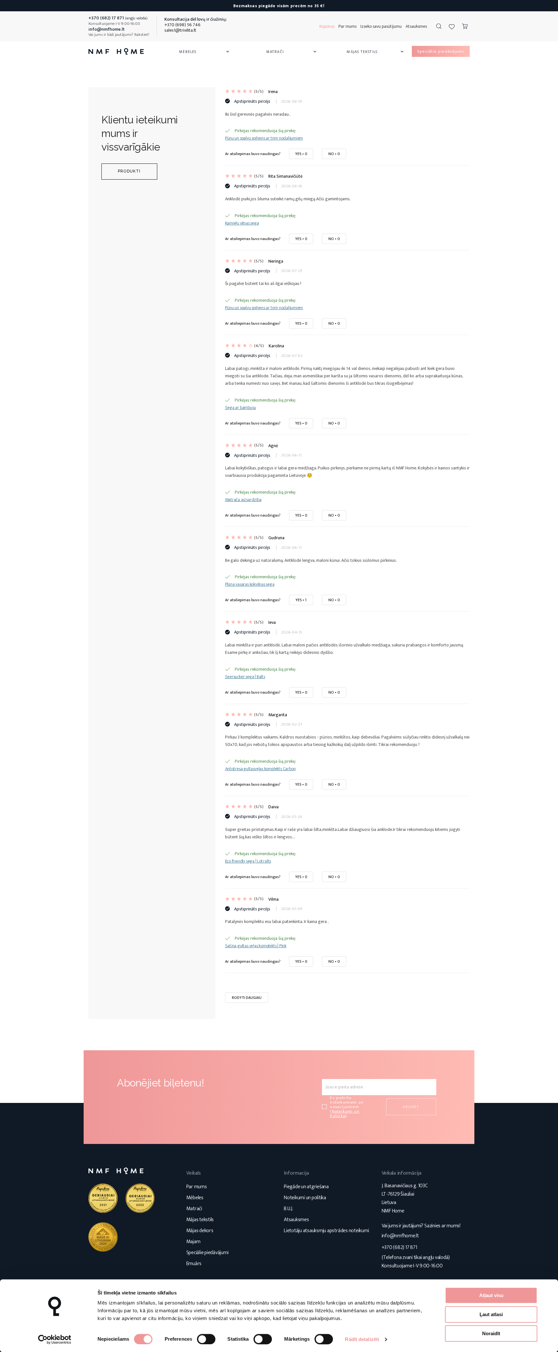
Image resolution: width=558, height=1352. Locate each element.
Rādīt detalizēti (362, 1339)
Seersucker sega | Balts (245, 676)
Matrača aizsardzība (243, 499)
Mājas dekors (199, 1230)
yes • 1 (300, 600)
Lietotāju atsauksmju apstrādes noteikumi (326, 1230)
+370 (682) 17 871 (399, 1247)
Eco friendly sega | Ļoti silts (248, 861)
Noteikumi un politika (305, 1197)
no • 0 (334, 154)
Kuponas (327, 26)
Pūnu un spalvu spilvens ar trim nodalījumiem (264, 138)
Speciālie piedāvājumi (207, 1252)
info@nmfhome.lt (400, 1235)
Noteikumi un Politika (344, 1113)
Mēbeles (204, 51)
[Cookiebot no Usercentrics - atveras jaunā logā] (54, 1339)
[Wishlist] (452, 26)
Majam (193, 1241)
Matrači (291, 51)
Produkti (129, 171)
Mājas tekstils (375, 51)
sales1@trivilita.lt (180, 30)
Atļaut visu (491, 1295)
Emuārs (194, 1263)
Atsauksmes (416, 26)
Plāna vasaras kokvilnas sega (249, 584)
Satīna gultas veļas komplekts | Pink (255, 945)
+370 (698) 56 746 (182, 24)
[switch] (206, 1339)
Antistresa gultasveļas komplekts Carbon (260, 768)
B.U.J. (288, 1208)
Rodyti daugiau (247, 997)
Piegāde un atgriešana (306, 1186)
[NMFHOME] (116, 51)
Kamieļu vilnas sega (242, 223)
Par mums (347, 26)
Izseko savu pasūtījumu (381, 26)
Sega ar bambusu (240, 407)
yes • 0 (301, 154)
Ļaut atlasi (491, 1314)
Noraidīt (491, 1333)
